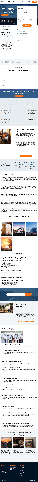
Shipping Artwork (20, 35)
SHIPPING (4, 26)
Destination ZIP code (22, 293)
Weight (31, 19)
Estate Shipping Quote (19, 253)
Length (18, 19)
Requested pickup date (9, 293)
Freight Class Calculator (13, 467)
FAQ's (11, 469)
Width (21, 19)
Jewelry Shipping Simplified (22, 33)
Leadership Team (3, 470)
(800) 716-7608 (22, 467)
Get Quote (28, 294)
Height (24, 19)
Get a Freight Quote (4, 14)
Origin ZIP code (15, 293)
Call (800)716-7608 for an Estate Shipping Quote (25, 321)
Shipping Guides (12, 470)
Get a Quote (35, 1)
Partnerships (2, 471)
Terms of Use (35, 480)
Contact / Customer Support (4, 472)
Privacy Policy (31, 480)
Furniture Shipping (20, 31)
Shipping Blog (12, 468)
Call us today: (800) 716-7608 (19, 4)
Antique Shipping (20, 40)
